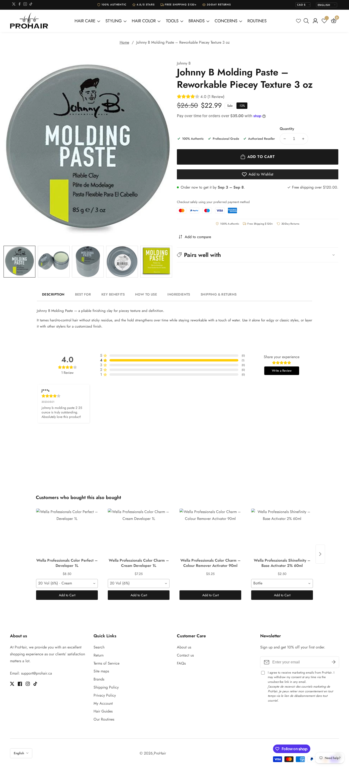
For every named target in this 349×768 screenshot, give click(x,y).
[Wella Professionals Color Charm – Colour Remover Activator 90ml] (210, 532)
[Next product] (320, 554)
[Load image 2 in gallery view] (54, 262)
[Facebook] (19, 4)
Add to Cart (67, 595)
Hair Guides (103, 711)
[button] (257, 254)
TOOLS (172, 21)
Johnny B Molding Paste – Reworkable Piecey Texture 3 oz (183, 42)
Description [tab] (53, 294)
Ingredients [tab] (178, 294)
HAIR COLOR (144, 21)
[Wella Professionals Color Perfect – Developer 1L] (67, 532)
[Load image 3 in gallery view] (88, 262)
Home (124, 42)
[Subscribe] (333, 662)
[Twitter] (14, 4)
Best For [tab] (83, 294)
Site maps (101, 671)
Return (99, 655)
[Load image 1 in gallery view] (19, 262)
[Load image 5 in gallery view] (156, 262)
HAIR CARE (85, 21)
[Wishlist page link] (298, 21)
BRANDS (197, 21)
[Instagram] (25, 4)
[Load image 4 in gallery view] (122, 262)
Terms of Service (106, 663)
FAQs (181, 663)
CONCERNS (226, 21)
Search (99, 647)
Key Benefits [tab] (113, 294)
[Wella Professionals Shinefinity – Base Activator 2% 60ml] (282, 532)
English (19, 753)
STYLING (113, 21)
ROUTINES (257, 21)
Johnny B (184, 63)
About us (184, 647)
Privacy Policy (105, 695)
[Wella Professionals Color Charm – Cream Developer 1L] (139, 532)
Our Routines (104, 719)
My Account (103, 703)
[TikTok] (31, 4)
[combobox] (67, 583)
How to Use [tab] (146, 294)
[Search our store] (307, 20)
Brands (99, 679)
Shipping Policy (106, 687)
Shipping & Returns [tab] (219, 294)
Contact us (185, 655)
